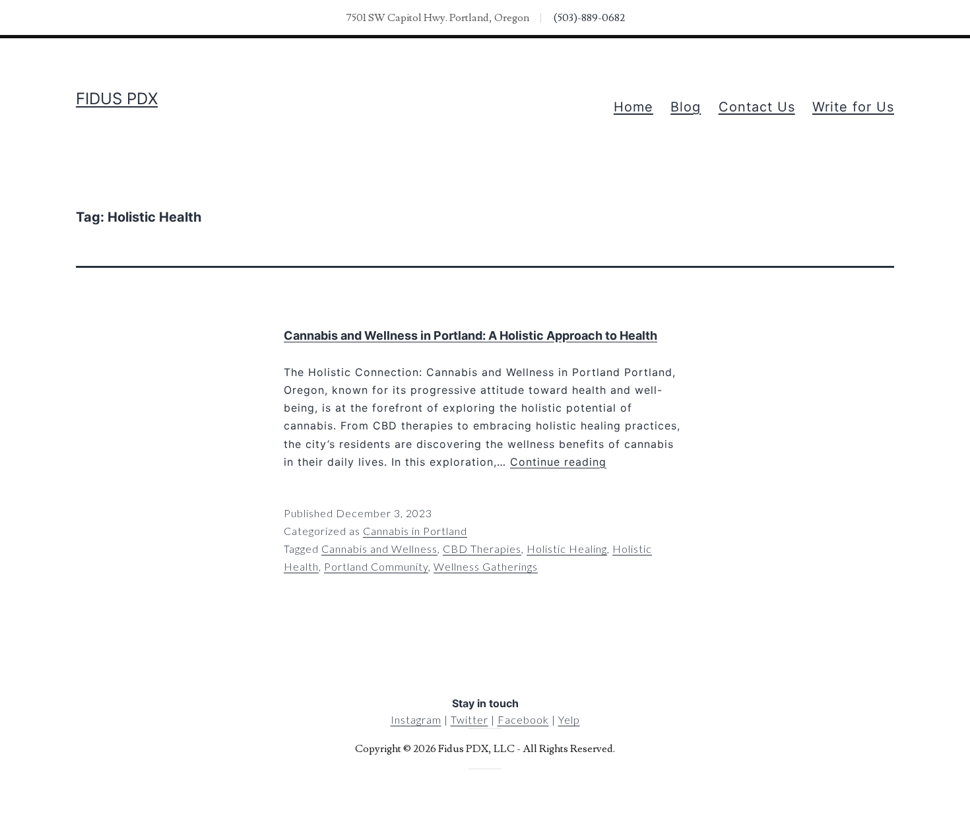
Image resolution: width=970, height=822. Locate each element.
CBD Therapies (482, 548)
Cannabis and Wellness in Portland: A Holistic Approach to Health (470, 335)
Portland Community (376, 566)
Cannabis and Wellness (379, 548)
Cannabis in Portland (415, 530)
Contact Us (757, 107)
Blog (685, 107)
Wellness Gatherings (486, 566)
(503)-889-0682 (589, 17)
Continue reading (558, 461)
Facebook (523, 719)
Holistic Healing (567, 548)
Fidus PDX (117, 98)
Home (633, 107)
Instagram (416, 719)
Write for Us (853, 107)
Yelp (569, 719)
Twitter (469, 719)
